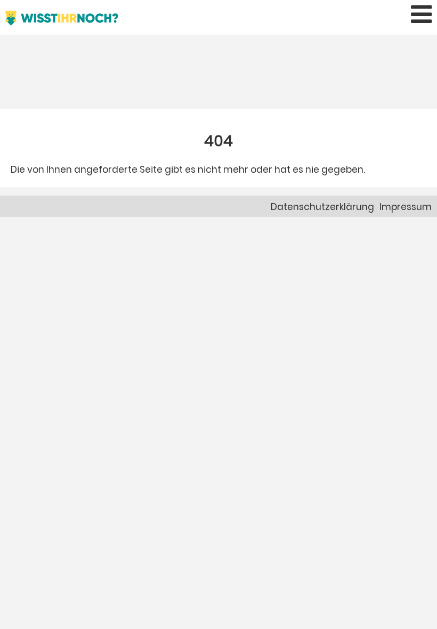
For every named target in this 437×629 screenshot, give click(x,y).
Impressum (405, 206)
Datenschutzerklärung (322, 206)
